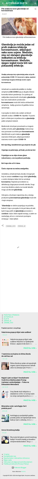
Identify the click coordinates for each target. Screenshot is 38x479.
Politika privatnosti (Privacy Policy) (16, 464)
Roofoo (23, 471)
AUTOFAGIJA (8, 317)
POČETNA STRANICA (11, 315)
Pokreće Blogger (20, 468)
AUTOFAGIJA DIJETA (16, 3)
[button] (35, 9)
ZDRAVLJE (21, 226)
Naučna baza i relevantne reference (17, 458)
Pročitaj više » (30, 348)
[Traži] (35, 4)
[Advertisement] (19, 290)
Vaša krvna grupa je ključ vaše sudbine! (16, 332)
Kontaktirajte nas (10, 456)
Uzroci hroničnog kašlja (10, 430)
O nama (6, 454)
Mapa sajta (8, 460)
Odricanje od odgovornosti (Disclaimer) (18, 462)
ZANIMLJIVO (10, 226)
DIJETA (6, 319)
